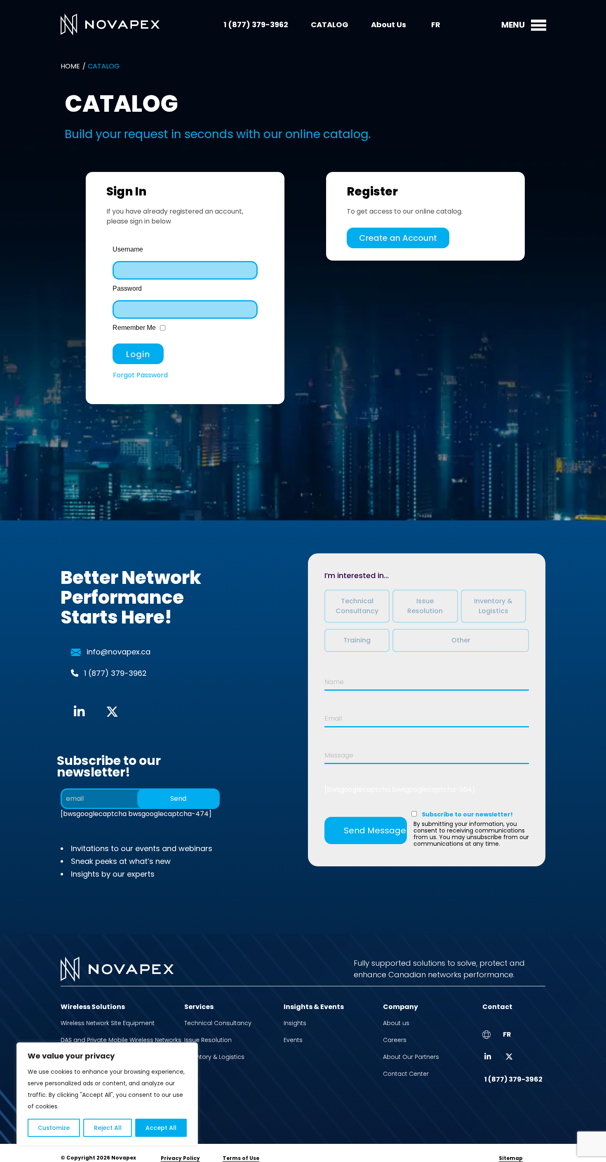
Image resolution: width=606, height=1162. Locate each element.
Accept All (161, 1128)
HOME (70, 66)
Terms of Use (241, 1158)
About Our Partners (411, 1057)
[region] (107, 1094)
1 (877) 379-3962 (255, 24)
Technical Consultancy (217, 1023)
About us (396, 1023)
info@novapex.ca (118, 652)
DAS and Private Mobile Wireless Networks (121, 1040)
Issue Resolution (208, 1040)
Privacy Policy (180, 1158)
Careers (394, 1040)
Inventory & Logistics (214, 1057)
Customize (54, 1128)
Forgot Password (140, 375)
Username (128, 249)
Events (293, 1040)
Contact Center (406, 1074)
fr (435, 24)
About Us (388, 24)
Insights (295, 1023)
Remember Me (134, 327)
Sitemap (511, 1158)
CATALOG (329, 24)
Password (127, 288)
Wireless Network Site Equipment (108, 1023)
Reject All (108, 1128)
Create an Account (398, 238)
